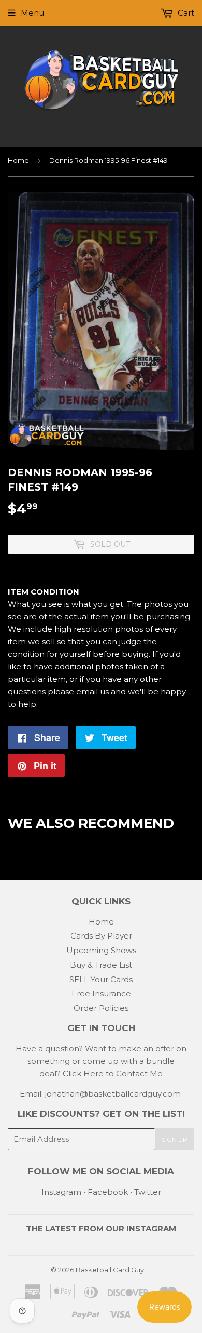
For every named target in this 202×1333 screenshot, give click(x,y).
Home (18, 160)
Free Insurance (101, 993)
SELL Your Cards (101, 979)
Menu (32, 13)
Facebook (108, 1192)
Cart (185, 13)
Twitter (147, 1192)
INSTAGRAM (151, 1228)
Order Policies (101, 1008)
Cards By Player (101, 936)
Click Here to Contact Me (113, 1073)
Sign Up (174, 1139)
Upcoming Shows (101, 950)
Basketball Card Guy (110, 1269)
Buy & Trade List (101, 965)
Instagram (61, 1192)
